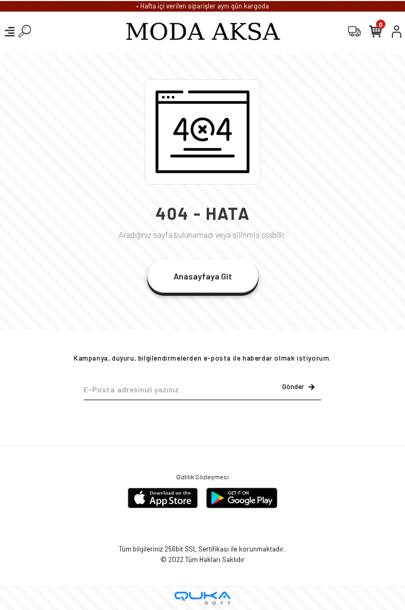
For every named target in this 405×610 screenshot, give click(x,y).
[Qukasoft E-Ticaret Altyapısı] (202, 598)
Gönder (293, 386)
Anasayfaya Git (202, 276)
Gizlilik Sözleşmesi (202, 476)
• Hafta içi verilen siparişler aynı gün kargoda (202, 6)
